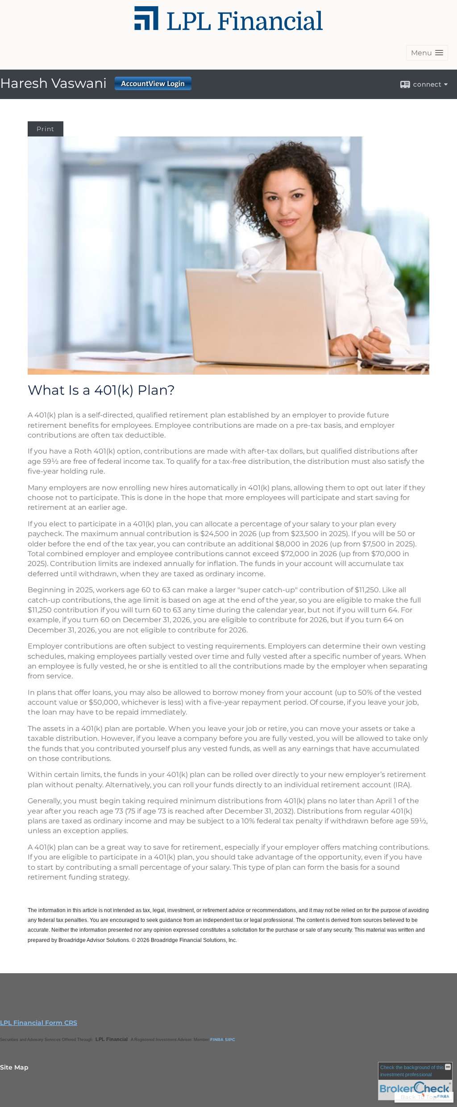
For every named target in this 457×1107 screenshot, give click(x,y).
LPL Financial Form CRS (38, 1023)
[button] (427, 53)
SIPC (230, 1039)
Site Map (14, 1067)
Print (45, 129)
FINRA (217, 1039)
